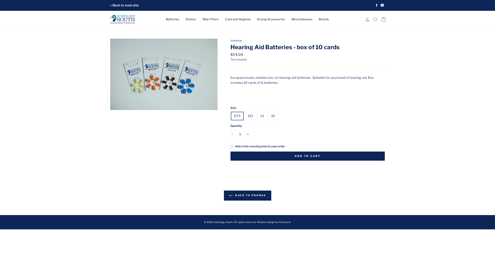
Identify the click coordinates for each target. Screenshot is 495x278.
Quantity (236, 126)
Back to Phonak (250, 195)
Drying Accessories (271, 19)
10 (273, 116)
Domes (191, 19)
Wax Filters (211, 19)
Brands (324, 19)
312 (250, 116)
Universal (236, 40)
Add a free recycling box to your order (260, 146)
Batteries (172, 19)
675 (237, 116)
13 (262, 116)
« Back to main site (124, 5)
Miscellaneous (302, 19)
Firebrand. (285, 222)
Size (233, 108)
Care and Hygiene (238, 19)
